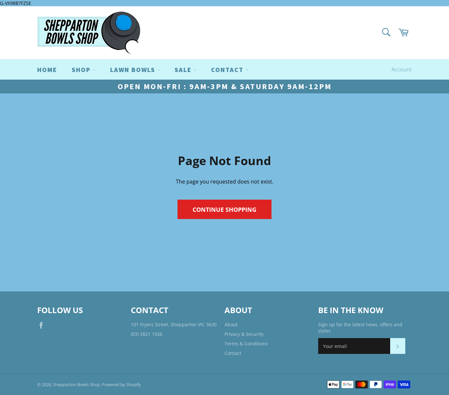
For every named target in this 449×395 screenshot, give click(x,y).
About (231, 324)
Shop (82, 69)
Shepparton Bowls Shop (76, 384)
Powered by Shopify (121, 384)
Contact (233, 353)
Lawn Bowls (133, 69)
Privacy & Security (244, 334)
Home (47, 69)
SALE (184, 69)
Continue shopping (224, 209)
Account (401, 69)
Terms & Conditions (246, 343)
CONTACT (228, 69)
